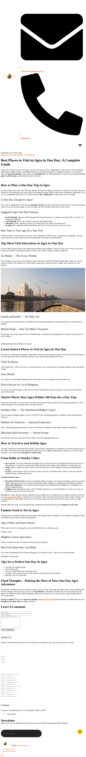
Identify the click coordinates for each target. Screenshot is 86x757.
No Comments (29, 155)
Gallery (3, 656)
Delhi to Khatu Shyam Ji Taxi (11, 686)
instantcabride (18, 155)
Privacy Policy (10, 751)
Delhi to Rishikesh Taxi (9, 690)
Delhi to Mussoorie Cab (9, 696)
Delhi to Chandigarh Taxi (9, 682)
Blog (2, 658)
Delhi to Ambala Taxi (8, 680)
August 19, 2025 (7, 155)
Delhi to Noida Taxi (7, 676)
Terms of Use (10, 749)
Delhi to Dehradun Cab (9, 688)
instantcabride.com (22, 745)
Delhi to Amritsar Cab (8, 684)
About (3, 660)
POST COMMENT (8, 630)
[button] (80, 145)
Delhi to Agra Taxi (7, 692)
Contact (3, 662)
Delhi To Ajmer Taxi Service (10, 674)
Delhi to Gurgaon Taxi (8, 678)
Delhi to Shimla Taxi (8, 694)
